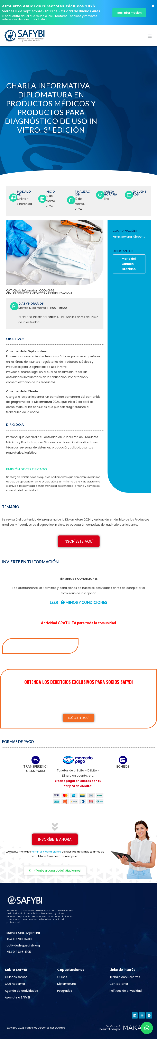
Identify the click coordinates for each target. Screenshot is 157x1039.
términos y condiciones (46, 851)
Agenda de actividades (21, 991)
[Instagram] (142, 1015)
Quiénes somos (16, 977)
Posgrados (64, 991)
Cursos (62, 977)
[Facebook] (149, 1015)
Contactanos (119, 984)
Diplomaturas (66, 984)
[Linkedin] (135, 1015)
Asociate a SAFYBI (17, 997)
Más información (129, 13)
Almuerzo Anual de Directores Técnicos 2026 (48, 6)
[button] (149, 35)
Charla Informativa (25, 290)
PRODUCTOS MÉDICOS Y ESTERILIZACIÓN (42, 293)
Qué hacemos (15, 984)
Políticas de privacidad (126, 991)
